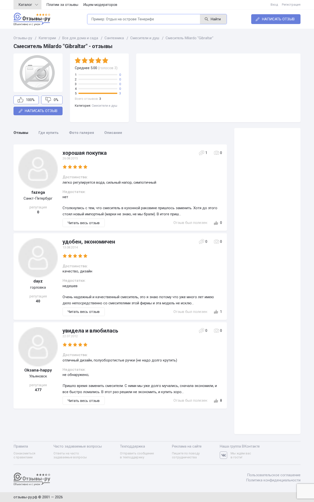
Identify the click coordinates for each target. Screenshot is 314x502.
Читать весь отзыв (84, 223)
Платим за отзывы (62, 4)
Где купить (49, 132)
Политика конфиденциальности (273, 480)
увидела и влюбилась (90, 331)
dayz (38, 281)
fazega (38, 192)
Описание (113, 132)
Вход (274, 4)
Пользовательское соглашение (274, 475)
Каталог (25, 4)
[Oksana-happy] (38, 346)
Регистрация (291, 4)
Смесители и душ (104, 105)
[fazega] (38, 169)
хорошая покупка (85, 153)
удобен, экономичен (89, 242)
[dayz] (38, 257)
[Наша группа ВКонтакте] (225, 455)
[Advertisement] (218, 87)
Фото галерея (81, 132)
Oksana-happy (38, 370)
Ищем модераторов (100, 4)
